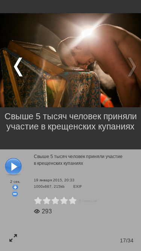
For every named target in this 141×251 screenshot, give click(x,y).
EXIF (77, 186)
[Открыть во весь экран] (13, 237)
